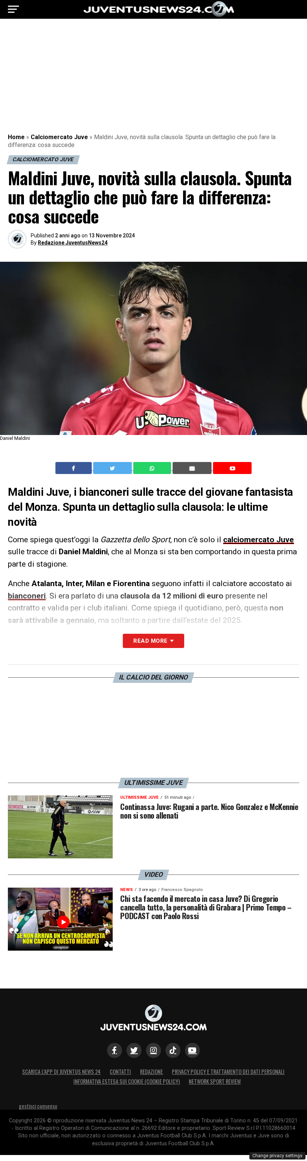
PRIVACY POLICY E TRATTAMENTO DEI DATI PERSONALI (228, 1072)
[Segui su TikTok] (172, 1050)
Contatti (120, 1072)
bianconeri (27, 595)
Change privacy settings (277, 1155)
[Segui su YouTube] (192, 1050)
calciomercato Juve (258, 539)
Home (16, 137)
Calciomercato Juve (59, 137)
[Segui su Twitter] (134, 1050)
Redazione (151, 1072)
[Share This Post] (153, 468)
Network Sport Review (215, 1081)
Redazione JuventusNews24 (72, 243)
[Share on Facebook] (74, 468)
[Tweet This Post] (113, 468)
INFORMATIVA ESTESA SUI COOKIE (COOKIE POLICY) (126, 1081)
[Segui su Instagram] (153, 1050)
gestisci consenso (38, 1106)
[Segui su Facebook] (114, 1050)
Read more (150, 641)
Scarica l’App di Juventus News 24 (61, 1072)
